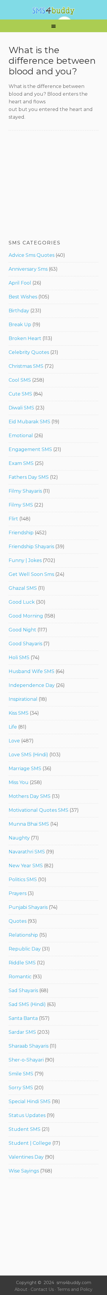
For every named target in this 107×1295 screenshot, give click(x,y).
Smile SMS (21, 1074)
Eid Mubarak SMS (29, 421)
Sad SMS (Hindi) (27, 1004)
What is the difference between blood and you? (52, 61)
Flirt (13, 519)
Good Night (22, 630)
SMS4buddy (53, 11)
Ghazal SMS (23, 588)
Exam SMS (21, 463)
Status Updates (27, 1115)
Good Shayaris (25, 643)
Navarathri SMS (27, 852)
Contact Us (42, 1289)
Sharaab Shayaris (28, 1046)
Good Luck (22, 602)
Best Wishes (23, 297)
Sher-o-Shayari (26, 1060)
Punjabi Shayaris (28, 907)
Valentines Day (26, 1157)
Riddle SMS (22, 963)
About (21, 1289)
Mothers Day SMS (30, 796)
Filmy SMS (21, 505)
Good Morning (26, 616)
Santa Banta (23, 1018)
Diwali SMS (21, 408)
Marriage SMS (25, 768)
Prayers (17, 893)
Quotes (17, 921)
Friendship (21, 532)
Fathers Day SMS (29, 477)
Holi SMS (19, 657)
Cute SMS (20, 394)
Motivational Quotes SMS (38, 810)
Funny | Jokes (25, 560)
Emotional (21, 435)
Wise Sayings (24, 1171)
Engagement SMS (30, 449)
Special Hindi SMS (30, 1101)
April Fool (20, 283)
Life (13, 727)
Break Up (20, 324)
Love (14, 741)
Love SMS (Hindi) (28, 754)
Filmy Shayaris (25, 491)
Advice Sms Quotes (31, 255)
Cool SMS (20, 380)
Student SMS (24, 1129)
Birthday (19, 310)
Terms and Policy (74, 1289)
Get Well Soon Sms (31, 574)
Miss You (19, 782)
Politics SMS (23, 879)
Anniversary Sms (28, 269)
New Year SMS (26, 865)
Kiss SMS (19, 713)
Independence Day (32, 685)
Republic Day (25, 949)
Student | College (30, 1143)
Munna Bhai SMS (29, 824)
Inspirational (23, 699)
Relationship (23, 935)
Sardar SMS (22, 1032)
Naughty (19, 838)
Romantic (20, 976)
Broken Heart (25, 338)
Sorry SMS (21, 1087)
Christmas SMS (26, 366)
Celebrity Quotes (29, 352)
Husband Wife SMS (31, 671)
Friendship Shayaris (31, 546)
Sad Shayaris (23, 990)
